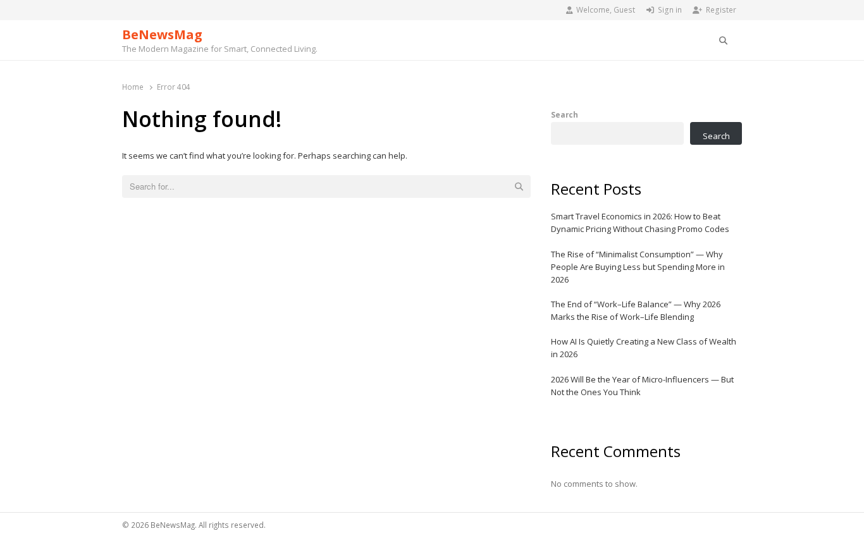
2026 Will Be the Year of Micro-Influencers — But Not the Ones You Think (642, 386)
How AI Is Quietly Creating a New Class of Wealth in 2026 (643, 348)
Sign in (670, 9)
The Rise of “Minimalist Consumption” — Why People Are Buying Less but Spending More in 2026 (638, 266)
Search (564, 114)
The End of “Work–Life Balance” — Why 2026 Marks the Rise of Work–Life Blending (635, 310)
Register (721, 9)
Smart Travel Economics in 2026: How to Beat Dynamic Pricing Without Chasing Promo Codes (640, 223)
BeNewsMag (162, 34)
